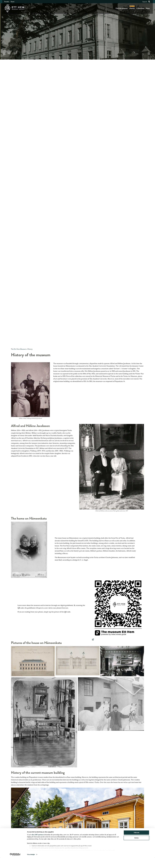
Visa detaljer (31, 854)
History (132, 8)
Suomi (12, 2)
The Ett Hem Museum (18, 349)
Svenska (6, 2)
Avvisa (136, 838)
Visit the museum (122, 8)
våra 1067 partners (37, 834)
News (148, 8)
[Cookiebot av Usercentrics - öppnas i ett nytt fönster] (15, 854)
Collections (140, 8)
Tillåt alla (136, 832)
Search (144, 2)
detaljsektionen (88, 850)
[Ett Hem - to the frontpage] (14, 8)
